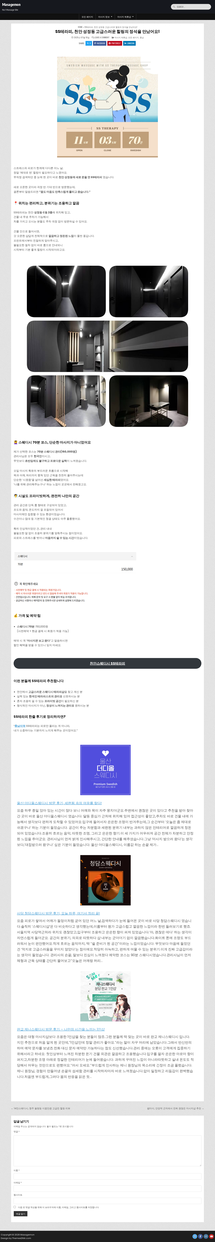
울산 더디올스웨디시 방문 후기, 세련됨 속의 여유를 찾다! (59, 803)
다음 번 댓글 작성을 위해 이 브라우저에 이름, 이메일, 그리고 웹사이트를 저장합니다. (58, 1207)
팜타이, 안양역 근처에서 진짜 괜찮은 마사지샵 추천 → (175, 1108)
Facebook (101, 43)
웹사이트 (18, 1195)
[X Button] (194, 1236)
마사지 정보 (104, 16)
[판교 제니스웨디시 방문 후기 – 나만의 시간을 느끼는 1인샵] (105, 997)
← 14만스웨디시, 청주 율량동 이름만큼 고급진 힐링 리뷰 (40, 1108)
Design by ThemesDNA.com (16, 1238)
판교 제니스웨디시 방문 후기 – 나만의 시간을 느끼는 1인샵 (61, 1029)
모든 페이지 (87, 16)
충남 (142, 37)
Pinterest (116, 43)
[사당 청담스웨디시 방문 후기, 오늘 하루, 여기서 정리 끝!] (105, 881)
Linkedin (130, 43)
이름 (16, 1170)
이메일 (18, 1182)
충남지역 (20, 726)
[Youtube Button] (211, 1236)
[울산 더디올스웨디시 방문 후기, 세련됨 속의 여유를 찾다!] (105, 771)
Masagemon (11, 4)
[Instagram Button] (206, 1236)
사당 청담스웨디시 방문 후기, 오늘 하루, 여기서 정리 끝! (58, 913)
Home (80, 27)
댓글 (16, 1131)
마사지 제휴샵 (124, 16)
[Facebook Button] (200, 1236)
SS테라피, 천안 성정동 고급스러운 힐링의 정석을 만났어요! (107, 31)
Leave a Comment (102, 37)
